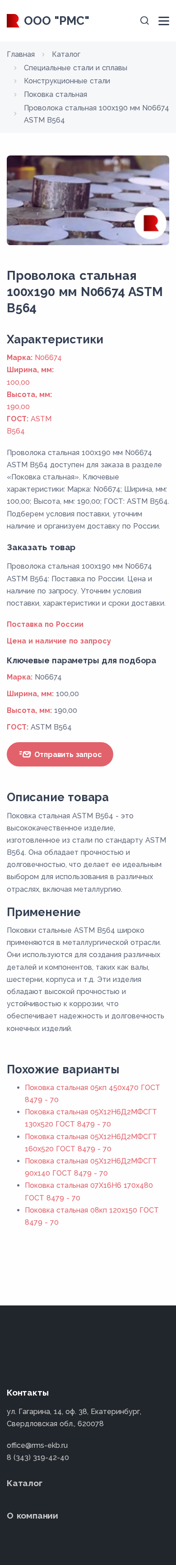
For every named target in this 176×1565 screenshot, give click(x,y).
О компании (32, 1515)
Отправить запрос (67, 754)
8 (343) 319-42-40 (38, 1457)
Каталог (24, 1483)
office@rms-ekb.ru (37, 1445)
